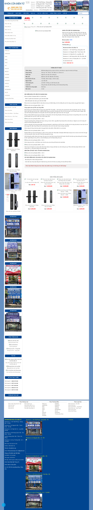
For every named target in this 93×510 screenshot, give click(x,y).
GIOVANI (7, 74)
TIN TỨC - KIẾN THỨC (42, 13)
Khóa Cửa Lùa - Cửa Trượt (11, 116)
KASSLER (7, 80)
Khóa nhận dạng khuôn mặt (11, 20)
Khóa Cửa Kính (8, 110)
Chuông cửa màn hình (10, 38)
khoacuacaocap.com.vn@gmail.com (16, 450)
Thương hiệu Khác (9, 98)
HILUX (6, 92)
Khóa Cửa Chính (9, 119)
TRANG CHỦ (10, 13)
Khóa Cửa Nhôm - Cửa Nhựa (11, 113)
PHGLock (7, 50)
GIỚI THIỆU (18, 13)
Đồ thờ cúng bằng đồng (14, 467)
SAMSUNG (7, 53)
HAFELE (7, 83)
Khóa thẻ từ (8, 29)
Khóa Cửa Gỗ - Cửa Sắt (10, 107)
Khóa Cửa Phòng (9, 122)
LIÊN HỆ (65, 13)
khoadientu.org (12, 448)
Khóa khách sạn (9, 32)
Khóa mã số (8, 26)
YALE (6, 62)
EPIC (6, 56)
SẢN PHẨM (26, 13)
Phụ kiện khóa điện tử (10, 41)
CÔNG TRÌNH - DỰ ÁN (55, 13)
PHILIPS (7, 68)
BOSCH (7, 71)
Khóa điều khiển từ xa (10, 35)
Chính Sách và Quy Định (10, 464)
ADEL (6, 59)
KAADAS (7, 77)
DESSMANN (8, 89)
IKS (6, 65)
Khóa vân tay (8, 23)
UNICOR (7, 86)
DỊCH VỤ (33, 13)
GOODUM (7, 95)
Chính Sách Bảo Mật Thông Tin (12, 462)
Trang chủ (32, 26)
